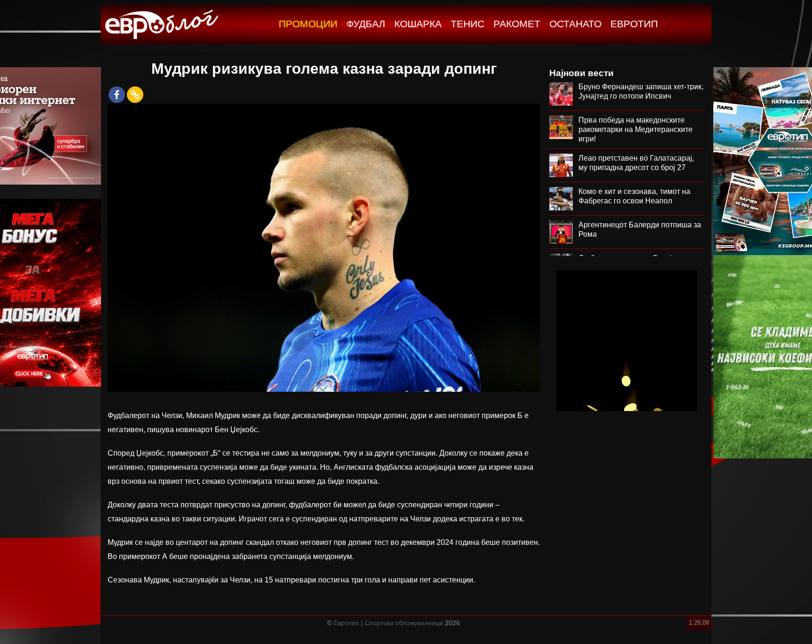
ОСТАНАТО (575, 24)
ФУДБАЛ (365, 24)
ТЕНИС (467, 24)
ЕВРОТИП (634, 24)
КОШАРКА (418, 24)
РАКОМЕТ (516, 24)
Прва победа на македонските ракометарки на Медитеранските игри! (635, 129)
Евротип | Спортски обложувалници (388, 623)
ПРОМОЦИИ (308, 24)
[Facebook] (117, 94)
